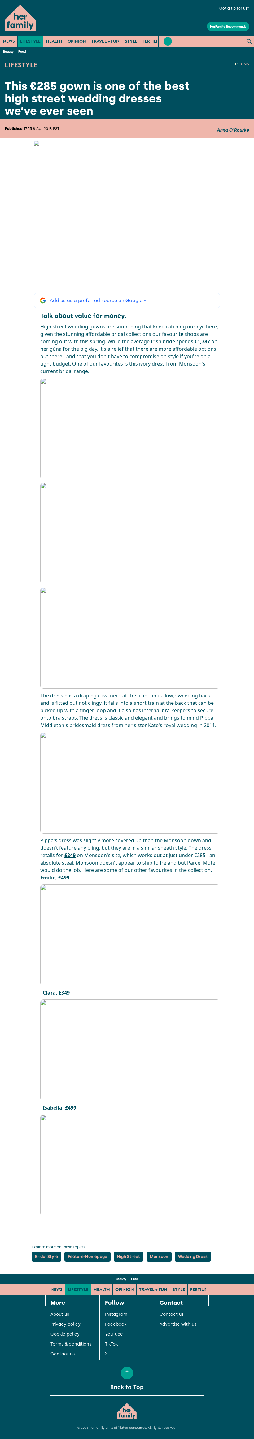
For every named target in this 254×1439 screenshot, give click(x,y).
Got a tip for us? (234, 8)
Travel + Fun (105, 41)
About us (59, 1314)
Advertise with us (178, 1324)
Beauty (8, 52)
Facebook (115, 1324)
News (9, 41)
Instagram (116, 1314)
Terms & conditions (70, 1344)
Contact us (62, 1354)
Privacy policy (65, 1324)
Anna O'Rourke (233, 130)
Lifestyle (30, 41)
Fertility (152, 41)
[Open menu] (168, 41)
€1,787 (202, 341)
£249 (70, 855)
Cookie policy (65, 1334)
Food (22, 52)
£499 (63, 877)
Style (131, 41)
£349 (64, 992)
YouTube (114, 1334)
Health (54, 41)
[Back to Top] (127, 1373)
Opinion (77, 41)
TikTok (111, 1344)
